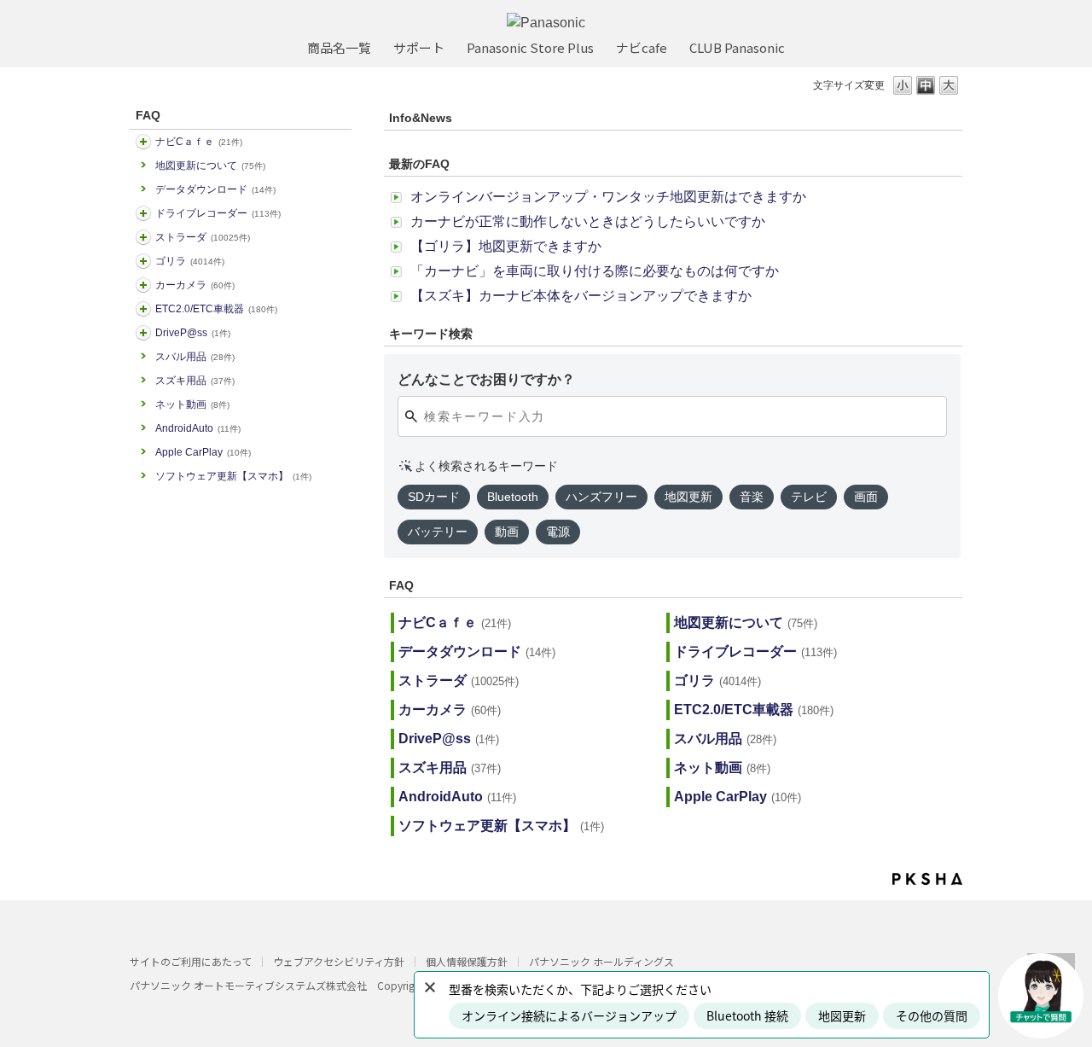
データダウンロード (215, 189)
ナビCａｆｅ (198, 142)
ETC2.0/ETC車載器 (216, 309)
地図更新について (210, 166)
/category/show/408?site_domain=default (143, 141)
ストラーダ (202, 237)
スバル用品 (195, 357)
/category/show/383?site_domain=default (143, 261)
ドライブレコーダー (218, 213)
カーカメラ (195, 285)
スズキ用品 (195, 381)
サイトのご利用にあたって (191, 961)
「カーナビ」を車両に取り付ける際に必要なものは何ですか (594, 271)
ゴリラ (189, 261)
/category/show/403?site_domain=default (143, 332)
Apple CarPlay (203, 452)
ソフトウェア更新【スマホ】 (233, 476)
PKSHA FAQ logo (927, 878)
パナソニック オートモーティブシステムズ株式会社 (248, 985)
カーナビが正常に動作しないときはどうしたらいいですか (587, 221)
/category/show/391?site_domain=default (143, 237)
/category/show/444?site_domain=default (143, 309)
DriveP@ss (192, 333)
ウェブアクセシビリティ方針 (338, 961)
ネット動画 (192, 404)
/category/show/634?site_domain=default (143, 213)
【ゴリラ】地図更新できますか (505, 246)
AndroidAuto (198, 428)
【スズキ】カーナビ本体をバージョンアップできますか (581, 295)
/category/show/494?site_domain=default (143, 285)
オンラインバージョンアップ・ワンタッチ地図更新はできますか (608, 196)
